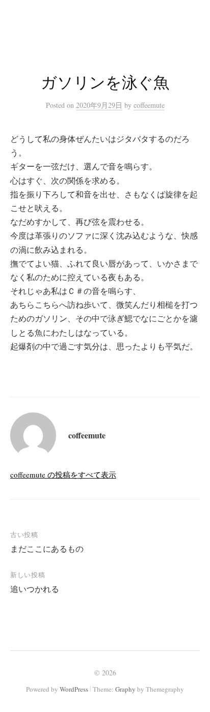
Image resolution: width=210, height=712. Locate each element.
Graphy (125, 689)
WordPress (74, 689)
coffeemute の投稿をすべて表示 (63, 474)
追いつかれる (34, 588)
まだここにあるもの (47, 548)
